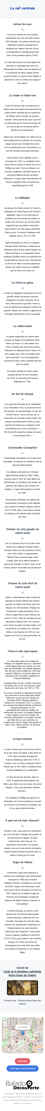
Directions (22, 1061)
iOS (18, 1097)
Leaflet (41, 1052)
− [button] (5, 1024)
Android (10, 1097)
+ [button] (5, 1020)
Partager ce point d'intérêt (24, 1068)
